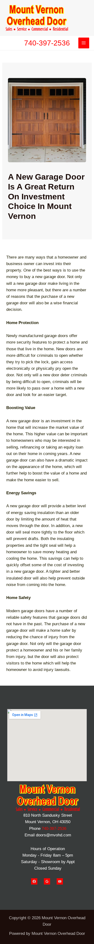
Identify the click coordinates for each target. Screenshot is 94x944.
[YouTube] (60, 881)
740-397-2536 (47, 43)
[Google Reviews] (47, 881)
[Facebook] (34, 881)
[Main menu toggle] (83, 43)
